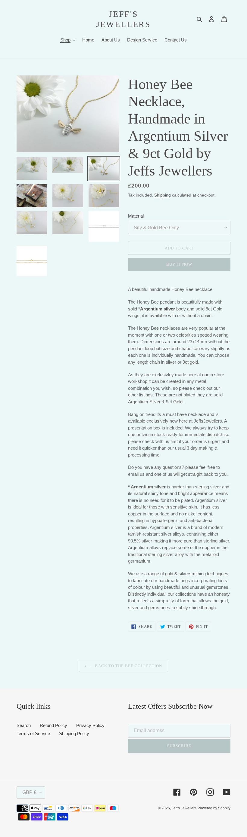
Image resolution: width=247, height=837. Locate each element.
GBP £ (29, 792)
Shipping (162, 195)
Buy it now (179, 264)
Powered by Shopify (214, 808)
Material (136, 215)
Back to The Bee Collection (128, 666)
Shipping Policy (74, 733)
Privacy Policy (90, 725)
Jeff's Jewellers (123, 19)
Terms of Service (33, 733)
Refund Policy (53, 725)
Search (24, 725)
